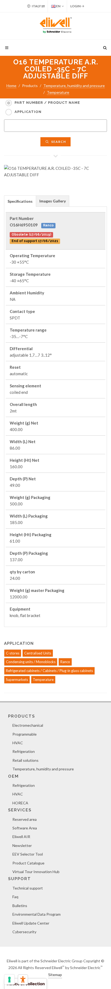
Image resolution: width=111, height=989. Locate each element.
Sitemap (55, 974)
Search (58, 142)
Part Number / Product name (47, 103)
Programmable (24, 734)
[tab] (20, 200)
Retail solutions (25, 760)
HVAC (17, 742)
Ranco (65, 662)
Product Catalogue (28, 863)
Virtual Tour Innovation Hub (36, 871)
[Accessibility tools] (23, 979)
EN (58, 6)
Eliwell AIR (21, 836)
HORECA (20, 803)
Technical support (27, 888)
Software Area (24, 828)
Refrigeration (23, 751)
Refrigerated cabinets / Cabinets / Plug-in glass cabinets (49, 670)
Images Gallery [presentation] (52, 201)
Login (75, 6)
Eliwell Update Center (30, 923)
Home (11, 85)
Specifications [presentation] (20, 201)
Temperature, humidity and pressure (74, 85)
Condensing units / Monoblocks (31, 662)
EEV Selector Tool (27, 854)
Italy (36, 6)
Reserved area (24, 819)
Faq (15, 896)
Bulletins (19, 905)
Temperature (58, 92)
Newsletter (22, 845)
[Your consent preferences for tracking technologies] (9, 979)
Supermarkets (17, 679)
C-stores (12, 653)
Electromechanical (27, 725)
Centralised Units (37, 653)
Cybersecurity (24, 931)
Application (28, 112)
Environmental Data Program (36, 914)
